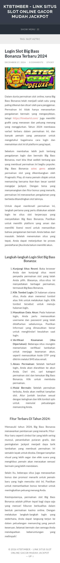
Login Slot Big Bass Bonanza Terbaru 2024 (26, 54)
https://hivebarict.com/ (25, 118)
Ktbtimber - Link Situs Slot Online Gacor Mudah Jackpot (30, 11)
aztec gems (38, 168)
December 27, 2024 (15, 62)
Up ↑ (31, 556)
